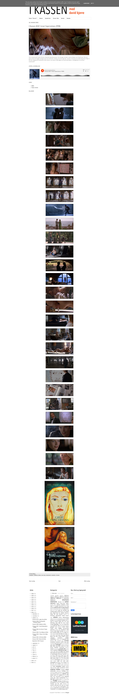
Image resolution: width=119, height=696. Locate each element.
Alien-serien (62, 603)
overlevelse (52, 659)
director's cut (66, 614)
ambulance (63, 604)
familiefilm (59, 620)
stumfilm (62, 676)
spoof (55, 675)
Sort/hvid (54, 673)
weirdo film (56, 687)
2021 (32, 602)
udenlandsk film (66, 683)
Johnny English (61, 636)
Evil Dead (55, 620)
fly (61, 622)
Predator (61, 662)
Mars (59, 646)
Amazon (58, 604)
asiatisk (56, 606)
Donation (68, 18)
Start (59, 581)
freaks (51, 625)
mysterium (55, 650)
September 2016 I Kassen (38, 640)
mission (52, 648)
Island (51, 635)
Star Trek (65, 675)
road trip (65, 665)
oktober (34, 617)
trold (60, 682)
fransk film (66, 624)
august (34, 645)
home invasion (66, 631)
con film (64, 611)
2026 (32, 593)
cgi (68, 610)
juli (33, 647)
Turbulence (63, 682)
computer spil (59, 611)
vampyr (67, 685)
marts (34, 654)
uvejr (62, 685)
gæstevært (52, 629)
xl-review (57, 575)
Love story (43, 575)
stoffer (54, 676)
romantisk (53, 575)
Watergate (52, 687)
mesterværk (48, 575)
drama (39, 575)
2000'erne (52, 600)
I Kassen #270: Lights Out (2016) (39, 619)
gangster (52, 627)
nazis (54, 651)
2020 (32, 604)
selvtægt (63, 669)
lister (68, 643)
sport (57, 675)
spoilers (51, 675)
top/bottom (54, 682)
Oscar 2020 (63, 656)
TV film (67, 682)
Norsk (67, 651)
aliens (67, 603)
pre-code (58, 662)
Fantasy (63, 620)
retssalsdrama (52, 665)
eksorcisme (55, 618)
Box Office (55, 610)
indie (65, 632)
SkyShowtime (59, 672)
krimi (68, 641)
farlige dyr (67, 620)
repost (62, 663)
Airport (58, 603)
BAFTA (65, 606)
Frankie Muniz (61, 624)
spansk (57, 673)
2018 (32, 608)
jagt (64, 635)
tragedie (57, 682)
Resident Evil (66, 663)
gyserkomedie (66, 628)
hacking (56, 629)
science (67, 667)
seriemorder (53, 671)
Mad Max (67, 644)
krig (65, 641)
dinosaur (61, 614)
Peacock (67, 659)
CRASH (67, 611)
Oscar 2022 (55, 658)
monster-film (62, 648)
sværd (57, 677)
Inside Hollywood (53, 633)
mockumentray (56, 648)
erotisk (67, 618)
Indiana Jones (61, 632)
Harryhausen (63, 629)
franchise (56, 624)
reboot (56, 663)
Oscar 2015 (60, 655)
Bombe (51, 610)
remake (59, 663)
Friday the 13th (56, 625)
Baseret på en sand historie (61, 607)
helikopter (52, 631)
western (60, 687)
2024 (32, 597)
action (67, 602)
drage (51, 617)
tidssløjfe (64, 681)
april (34, 652)
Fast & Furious (54, 621)
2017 (32, 610)
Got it (92, 3)
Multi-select (54, 593)
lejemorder (57, 643)
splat (68, 673)
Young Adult (52, 689)
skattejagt (64, 671)
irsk (68, 633)
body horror (66, 608)
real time (52, 663)
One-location (55, 654)
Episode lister (48, 18)
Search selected (61, 593)
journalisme (60, 637)
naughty (51, 651)
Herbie (55, 631)
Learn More (86, 3)
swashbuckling (62, 677)
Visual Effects (63, 686)
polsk (64, 661)
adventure (52, 603)
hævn (51, 632)
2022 (32, 601)
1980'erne (52, 598)
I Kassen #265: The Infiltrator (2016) (40, 632)
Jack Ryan (58, 635)
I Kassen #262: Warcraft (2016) (39, 639)
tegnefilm (57, 679)
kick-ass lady (53, 640)
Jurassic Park (59, 639)
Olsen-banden (64, 652)
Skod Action (52, 672)
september (35, 643)
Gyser (60, 628)
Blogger (67, 692)
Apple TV (52, 606)
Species (60, 673)
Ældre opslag (87, 581)
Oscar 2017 (66, 655)
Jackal (62, 635)
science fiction (55, 669)
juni (33, 648)
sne (51, 673)
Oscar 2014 (55, 655)
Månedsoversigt (62, 650)
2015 (32, 660)
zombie (60, 689)
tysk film (57, 683)
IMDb (32, 85)
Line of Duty (64, 643)
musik (51, 650)
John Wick (55, 636)
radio (68, 662)
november (35, 615)
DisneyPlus (52, 615)
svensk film (52, 677)
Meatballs (56, 647)
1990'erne (36, 575)
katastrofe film (65, 639)
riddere (62, 665)
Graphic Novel (53, 628)
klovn (62, 640)
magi (57, 646)
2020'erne (53, 602)
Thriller (55, 681)
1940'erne (52, 596)
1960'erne (61, 596)
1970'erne (66, 596)
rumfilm (63, 666)
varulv (51, 686)
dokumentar (58, 615)
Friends (61, 625)
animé (67, 604)
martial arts (63, 646)
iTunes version (34, 87)
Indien (68, 632)
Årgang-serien (64, 689)
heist (68, 629)
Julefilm (67, 637)
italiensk (54, 635)
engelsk (64, 618)
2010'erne (65, 600)
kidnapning (59, 640)
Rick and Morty (58, 665)
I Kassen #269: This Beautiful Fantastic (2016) (38, 622)
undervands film (57, 685)
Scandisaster (62, 667)
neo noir (58, 651)
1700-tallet (52, 595)
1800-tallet (56, 595)
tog (51, 682)
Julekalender (53, 639)
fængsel (64, 625)
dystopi (60, 617)
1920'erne (61, 595)
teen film (52, 679)
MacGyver (63, 644)
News (64, 651)
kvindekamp (52, 643)
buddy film (60, 610)
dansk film (55, 612)
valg (64, 685)
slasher (67, 672)
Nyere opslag (32, 581)
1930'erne (66, 595)
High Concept (60, 631)
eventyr (52, 620)
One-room (60, 654)
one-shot (64, 654)
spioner (64, 673)
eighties (51, 618)
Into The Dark (59, 633)
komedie (66, 640)
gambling (67, 625)
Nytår (51, 652)
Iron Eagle (65, 633)
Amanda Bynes (53, 604)
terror (60, 679)
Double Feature (65, 615)
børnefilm (65, 610)
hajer (59, 629)
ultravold (52, 685)
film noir (64, 621)
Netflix (61, 651)
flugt (59, 622)
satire (58, 667)
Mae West (52, 646)
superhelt (67, 676)
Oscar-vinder (66, 658)
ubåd (61, 683)
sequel (67, 669)
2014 (32, 662)
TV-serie (52, 683)
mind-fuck (67, 647)
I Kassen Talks (56, 18)
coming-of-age (53, 611)
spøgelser (61, 675)
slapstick (63, 672)
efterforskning (66, 617)
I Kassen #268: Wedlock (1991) (39, 624)
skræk (56, 672)
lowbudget (58, 644)
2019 (32, 606)
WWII (63, 687)
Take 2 (67, 677)
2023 (32, 599)
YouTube (56, 689)
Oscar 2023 (61, 658)
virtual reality (55, 686)
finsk (57, 622)
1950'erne (57, 596)
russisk (67, 666)
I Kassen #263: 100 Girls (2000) (39, 637)
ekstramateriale (60, 618)
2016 (32, 612)
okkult (54, 652)
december (35, 614)
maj (33, 650)
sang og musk (53, 667)
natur (68, 650)
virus (59, 686)
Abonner (41, 18)
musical (67, 648)
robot (54, 666)
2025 (32, 595)
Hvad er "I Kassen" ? (33, 18)
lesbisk (60, 643)
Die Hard (56, 614)
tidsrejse (60, 681)
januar (34, 658)
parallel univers (62, 659)
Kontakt (62, 18)
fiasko (60, 621)
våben (68, 686)
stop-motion (58, 676)
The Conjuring (64, 679)
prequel (65, 662)
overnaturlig (57, 659)
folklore (64, 622)
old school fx (58, 652)
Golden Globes (65, 627)
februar (34, 656)
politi (58, 661)
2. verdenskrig (65, 598)
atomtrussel (61, 606)
